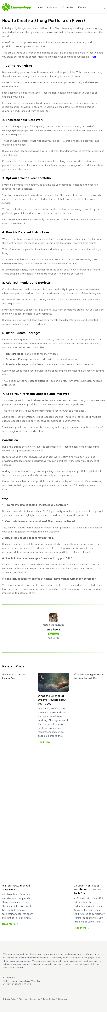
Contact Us (35, 999)
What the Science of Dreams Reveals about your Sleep (52, 699)
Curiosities (67, 7)
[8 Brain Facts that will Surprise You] (17, 777)
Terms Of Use (49, 999)
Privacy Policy (9, 999)
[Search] (103, 7)
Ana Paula (53, 629)
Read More (8, 923)
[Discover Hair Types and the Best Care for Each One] (89, 777)
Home (40, 7)
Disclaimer (62, 999)
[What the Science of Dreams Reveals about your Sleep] (53, 682)
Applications (53, 7)
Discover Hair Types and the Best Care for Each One (87, 889)
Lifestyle (81, 7)
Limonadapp (21, 7)
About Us (23, 999)
